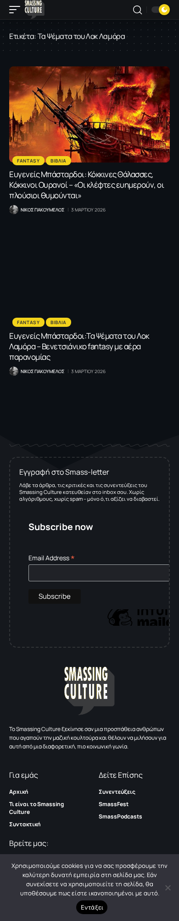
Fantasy (28, 160)
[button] (17, 9)
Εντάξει (92, 907)
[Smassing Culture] (35, 9)
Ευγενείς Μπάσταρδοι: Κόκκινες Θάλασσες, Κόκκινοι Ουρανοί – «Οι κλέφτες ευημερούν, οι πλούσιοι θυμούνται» (86, 184)
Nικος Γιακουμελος (42, 209)
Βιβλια (58, 160)
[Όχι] (167, 887)
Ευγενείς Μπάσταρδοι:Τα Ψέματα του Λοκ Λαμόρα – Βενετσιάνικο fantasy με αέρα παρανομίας (79, 346)
